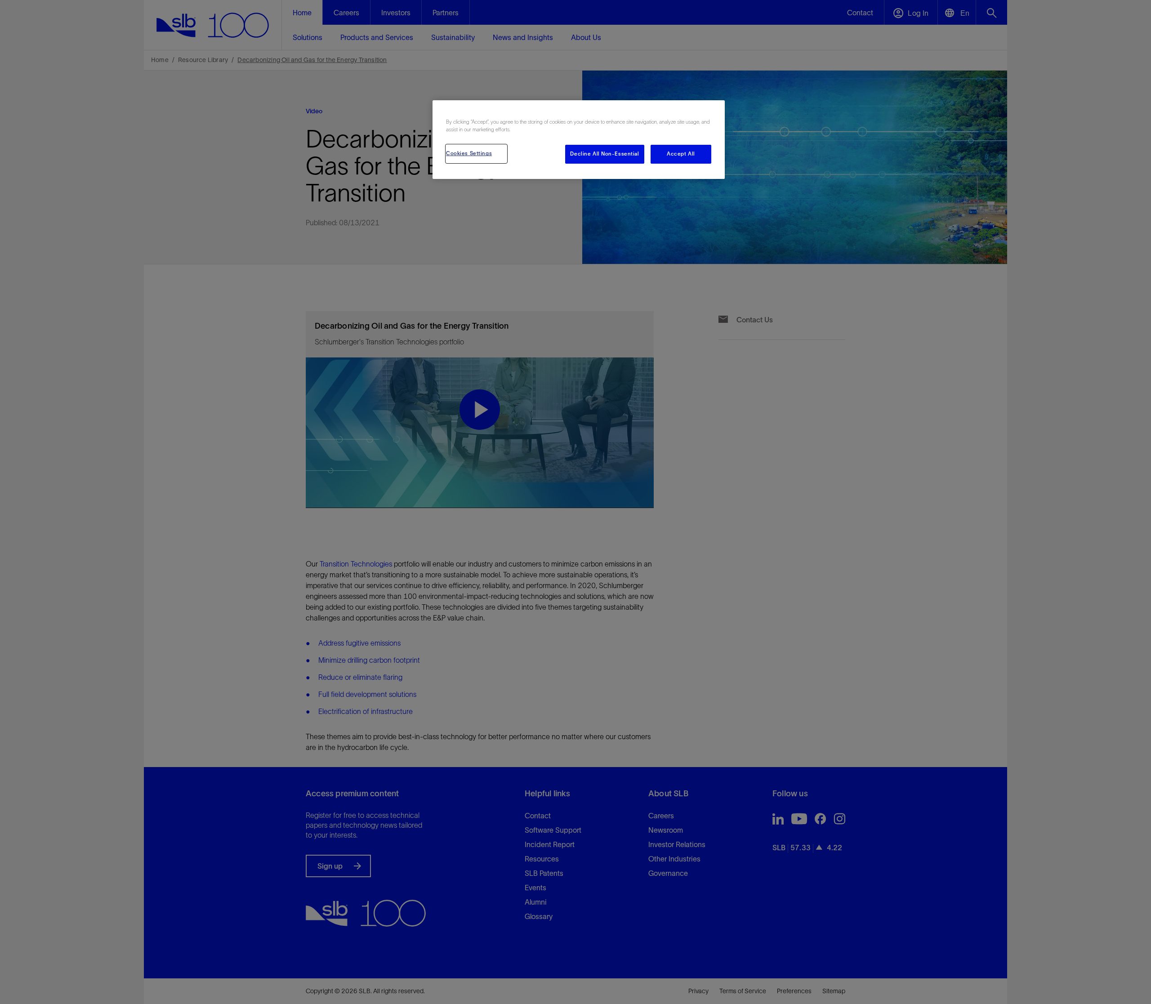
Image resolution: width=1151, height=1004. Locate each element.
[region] (579, 139)
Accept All (681, 153)
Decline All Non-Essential (604, 153)
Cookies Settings (469, 153)
